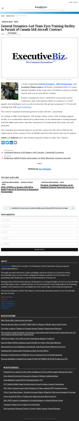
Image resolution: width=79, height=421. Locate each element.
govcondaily (12, 367)
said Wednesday (24, 107)
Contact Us (5, 308)
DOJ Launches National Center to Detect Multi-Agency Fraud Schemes (32, 409)
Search (73, 208)
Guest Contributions (8, 303)
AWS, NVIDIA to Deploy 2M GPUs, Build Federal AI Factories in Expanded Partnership (19, 189)
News (4, 184)
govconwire (9, 316)
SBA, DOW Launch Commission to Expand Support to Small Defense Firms (33, 400)
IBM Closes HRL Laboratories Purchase (17, 320)
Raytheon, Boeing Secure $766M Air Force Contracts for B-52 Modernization (31, 355)
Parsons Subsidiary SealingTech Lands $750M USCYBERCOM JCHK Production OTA (34, 359)
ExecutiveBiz (6, 266)
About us (4, 299)
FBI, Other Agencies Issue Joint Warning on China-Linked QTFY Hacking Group (35, 388)
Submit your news (7, 306)
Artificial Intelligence (10, 182)
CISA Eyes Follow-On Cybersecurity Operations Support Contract (27, 338)
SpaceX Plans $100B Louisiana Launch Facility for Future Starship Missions (31, 343)
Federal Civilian (27, 182)
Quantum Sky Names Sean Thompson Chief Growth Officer (25, 351)
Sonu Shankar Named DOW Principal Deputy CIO (23, 380)
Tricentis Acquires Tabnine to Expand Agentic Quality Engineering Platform (31, 328)
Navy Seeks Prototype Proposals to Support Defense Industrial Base (31, 376)
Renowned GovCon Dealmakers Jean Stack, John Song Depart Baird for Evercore (33, 347)
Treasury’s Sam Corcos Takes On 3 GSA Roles (22, 405)
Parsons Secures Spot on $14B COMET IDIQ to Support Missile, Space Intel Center (34, 324)
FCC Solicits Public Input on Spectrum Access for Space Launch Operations (34, 384)
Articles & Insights (7, 301)
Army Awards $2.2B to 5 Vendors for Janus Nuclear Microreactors (30, 396)
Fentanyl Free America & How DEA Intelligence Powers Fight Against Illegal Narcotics (38, 372)
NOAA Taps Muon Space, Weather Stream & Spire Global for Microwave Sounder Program (40, 392)
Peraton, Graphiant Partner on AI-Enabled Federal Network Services (57, 186)
